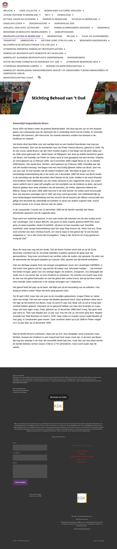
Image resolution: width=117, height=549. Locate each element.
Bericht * (15, 463)
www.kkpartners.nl (81, 461)
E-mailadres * (16, 452)
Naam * (15, 442)
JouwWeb (102, 540)
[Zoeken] (39, 77)
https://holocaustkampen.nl (82, 528)
